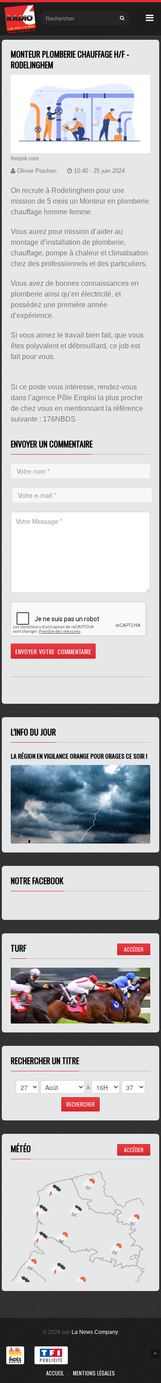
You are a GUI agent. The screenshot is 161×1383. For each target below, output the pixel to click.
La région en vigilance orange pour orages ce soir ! (79, 755)
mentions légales (94, 1373)
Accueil (55, 1373)
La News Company (95, 1332)
